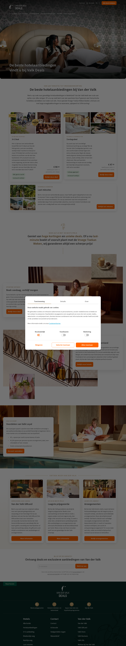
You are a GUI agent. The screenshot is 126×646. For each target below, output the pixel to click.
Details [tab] (63, 301)
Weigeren (39, 345)
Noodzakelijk (40, 332)
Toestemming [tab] (39, 301)
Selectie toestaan (63, 345)
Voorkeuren (64, 332)
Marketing (87, 332)
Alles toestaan (87, 345)
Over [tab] (86, 301)
